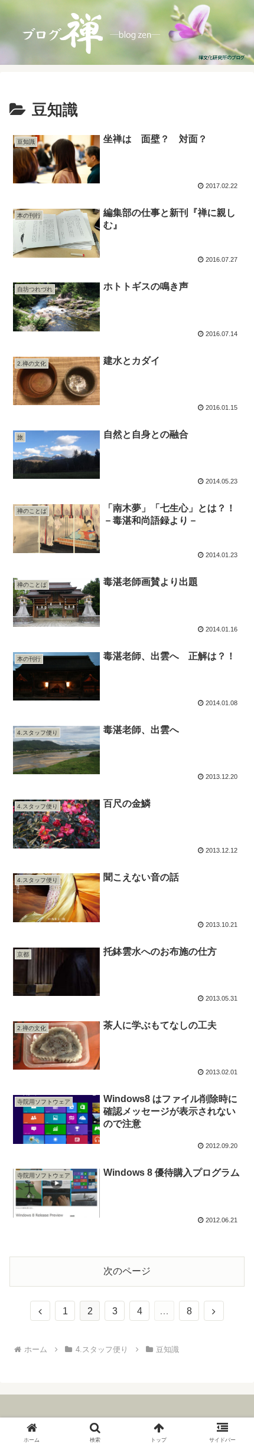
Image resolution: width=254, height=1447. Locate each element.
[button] (229, 1396)
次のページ (127, 1271)
